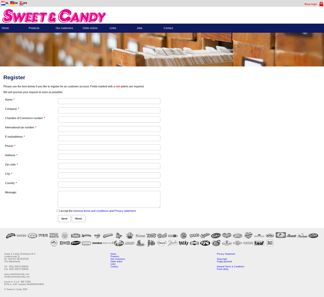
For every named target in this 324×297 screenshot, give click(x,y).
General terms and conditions (91, 210)
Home (113, 254)
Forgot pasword (224, 261)
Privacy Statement (226, 254)
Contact (114, 266)
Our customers (118, 259)
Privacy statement (125, 210)
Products (115, 256)
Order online (116, 261)
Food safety (222, 269)
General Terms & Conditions (230, 266)
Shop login (222, 259)
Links (113, 264)
